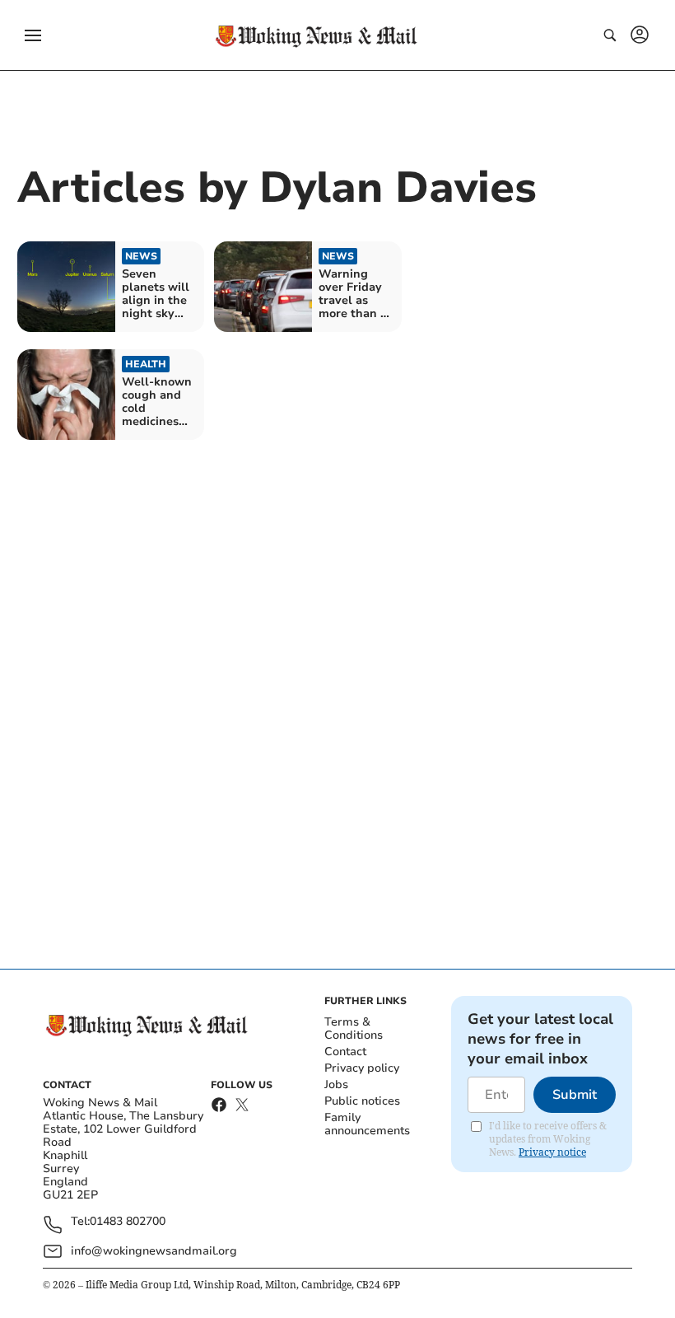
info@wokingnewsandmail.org (154, 1251)
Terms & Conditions (353, 1028)
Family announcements (367, 1124)
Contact (345, 1051)
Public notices (362, 1101)
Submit (574, 1095)
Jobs (336, 1084)
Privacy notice (552, 1152)
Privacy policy (361, 1068)
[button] (33, 35)
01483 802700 (127, 1222)
